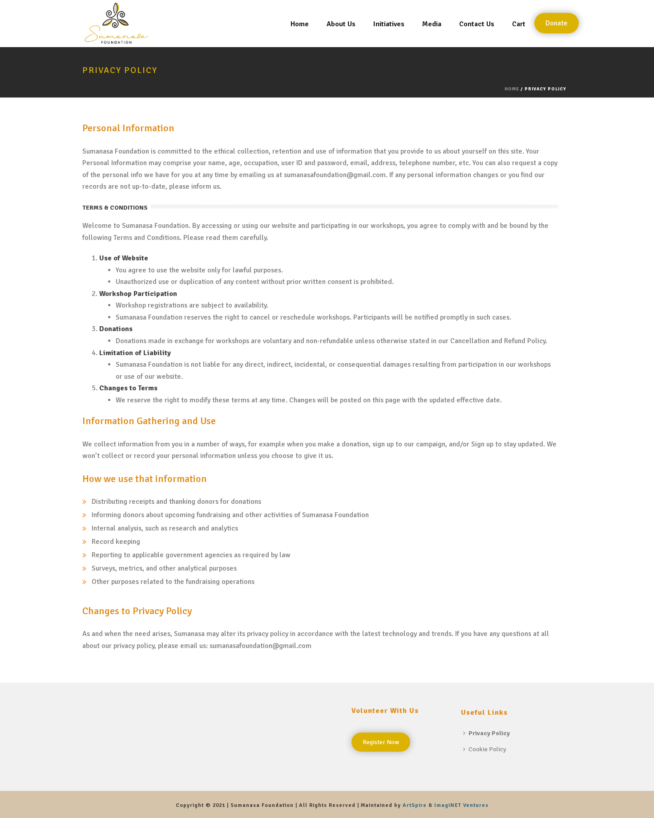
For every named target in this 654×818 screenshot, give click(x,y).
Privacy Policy (489, 733)
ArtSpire (415, 805)
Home (300, 24)
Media (431, 24)
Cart (518, 24)
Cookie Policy (487, 749)
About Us (341, 24)
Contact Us (476, 24)
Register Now (381, 742)
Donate (556, 23)
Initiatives (388, 24)
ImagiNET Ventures (461, 805)
